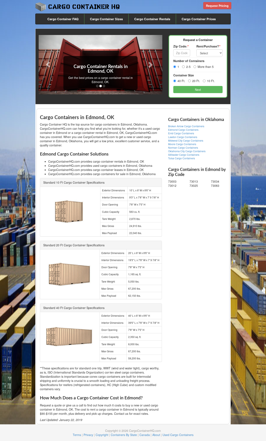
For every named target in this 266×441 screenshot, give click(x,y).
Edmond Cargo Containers (183, 129)
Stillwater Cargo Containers (183, 154)
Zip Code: (180, 46)
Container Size (183, 75)
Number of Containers (188, 61)
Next (198, 89)
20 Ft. (196, 81)
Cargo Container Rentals (152, 19)
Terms (77, 435)
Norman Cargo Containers (183, 147)
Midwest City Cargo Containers (185, 140)
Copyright (102, 435)
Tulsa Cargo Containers (181, 158)
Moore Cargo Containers (182, 144)
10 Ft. (211, 81)
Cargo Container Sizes (106, 19)
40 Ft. (181, 81)
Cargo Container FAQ (63, 19)
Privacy (88, 435)
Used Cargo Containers (178, 435)
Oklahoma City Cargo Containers (187, 151)
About (156, 435)
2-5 (188, 67)
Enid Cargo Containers (181, 133)
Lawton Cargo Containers (182, 137)
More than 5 (206, 67)
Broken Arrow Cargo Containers (186, 126)
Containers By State (124, 435)
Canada (144, 435)
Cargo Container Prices (199, 19)
